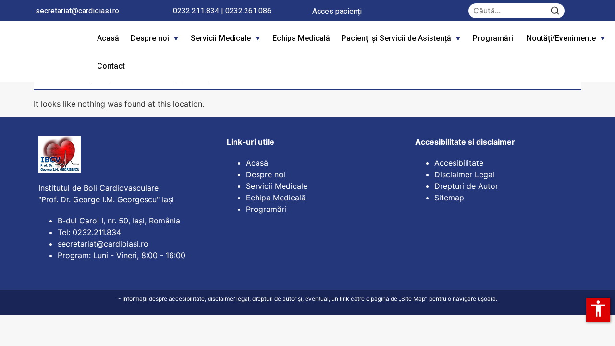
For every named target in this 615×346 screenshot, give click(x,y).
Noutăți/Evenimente (561, 38)
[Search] (555, 10)
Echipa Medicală (301, 38)
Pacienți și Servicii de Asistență (396, 38)
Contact (111, 66)
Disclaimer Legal (464, 174)
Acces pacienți (337, 11)
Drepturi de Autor (466, 186)
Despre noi (150, 38)
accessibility (598, 308)
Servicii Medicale (221, 38)
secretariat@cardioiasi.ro (77, 10)
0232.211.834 (196, 10)
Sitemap (449, 197)
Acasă (108, 38)
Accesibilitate (458, 163)
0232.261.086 (248, 10)
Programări (494, 38)
